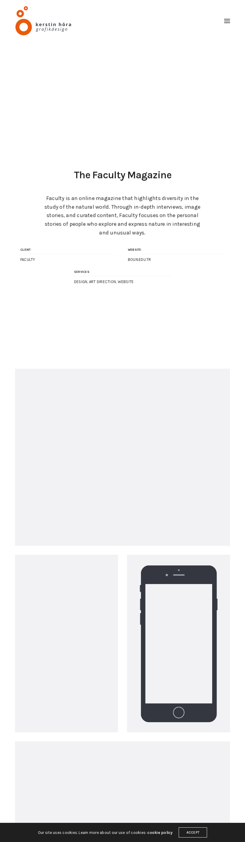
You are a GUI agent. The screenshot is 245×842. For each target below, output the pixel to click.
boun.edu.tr (139, 259)
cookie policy (159, 832)
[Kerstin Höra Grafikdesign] (44, 21)
